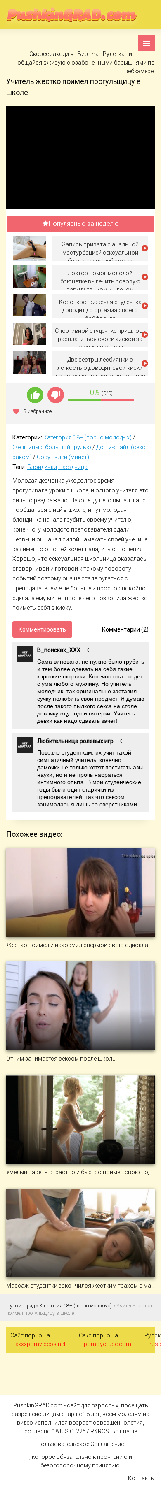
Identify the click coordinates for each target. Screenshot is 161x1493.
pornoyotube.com (107, 1344)
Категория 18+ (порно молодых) (87, 437)
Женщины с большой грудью (51, 447)
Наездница (73, 467)
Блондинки (42, 467)
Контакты (141, 1478)
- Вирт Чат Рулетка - (102, 54)
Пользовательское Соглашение (80, 1444)
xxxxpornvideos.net (40, 1344)
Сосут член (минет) (63, 457)
